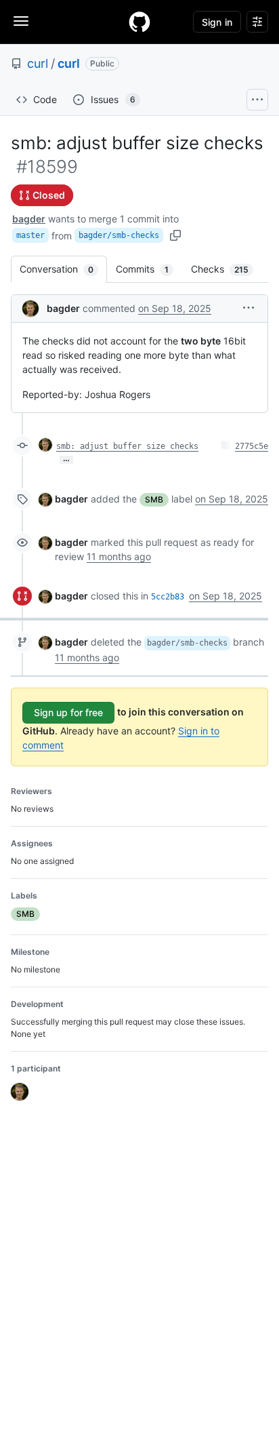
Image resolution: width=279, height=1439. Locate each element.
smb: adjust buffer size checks (127, 446)
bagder (28, 218)
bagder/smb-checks (119, 235)
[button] (248, 307)
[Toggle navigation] (21, 21)
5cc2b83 (167, 597)
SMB (154, 499)
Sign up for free (68, 712)
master (30, 235)
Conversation (63, 269)
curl (37, 63)
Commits (149, 269)
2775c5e (251, 446)
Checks (226, 269)
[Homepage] (139, 22)
